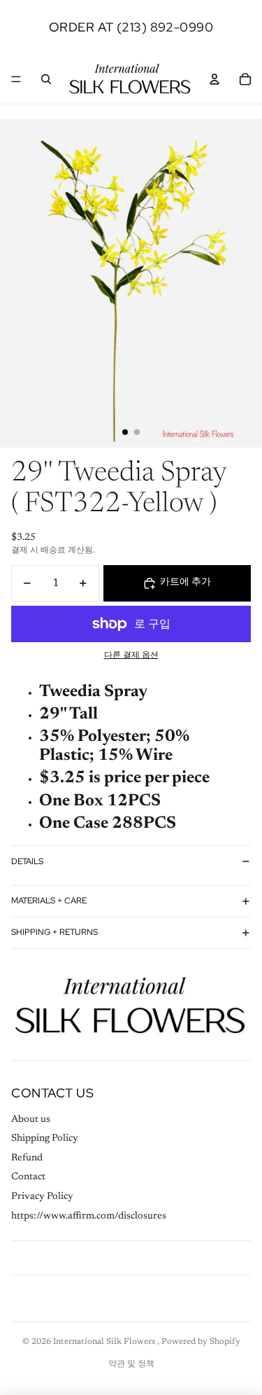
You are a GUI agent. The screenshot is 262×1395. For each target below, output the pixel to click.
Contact (28, 1177)
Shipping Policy (44, 1139)
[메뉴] (16, 79)
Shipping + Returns (54, 932)
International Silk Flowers (105, 1342)
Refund (27, 1158)
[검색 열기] (46, 79)
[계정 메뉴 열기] (214, 79)
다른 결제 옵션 (131, 655)
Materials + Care (49, 900)
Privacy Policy (42, 1197)
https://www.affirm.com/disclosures (88, 1216)
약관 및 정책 (131, 1364)
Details (27, 861)
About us (30, 1120)
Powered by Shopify (200, 1342)
